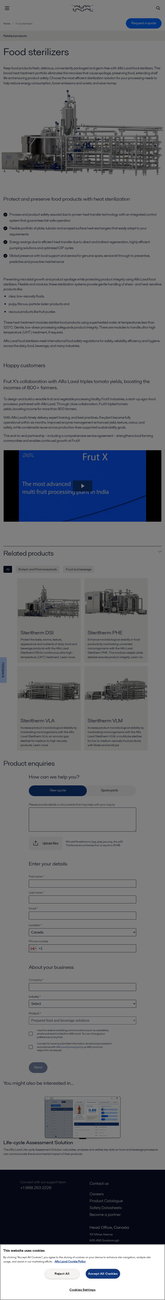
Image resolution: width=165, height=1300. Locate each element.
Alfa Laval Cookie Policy (70, 1261)
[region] (82, 1272)
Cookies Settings (82, 1290)
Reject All (62, 1273)
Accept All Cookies (103, 1273)
